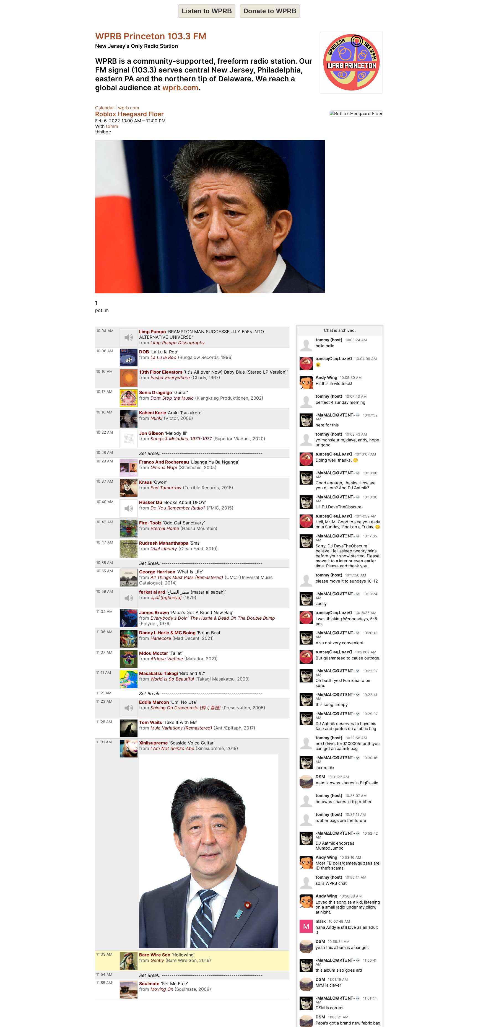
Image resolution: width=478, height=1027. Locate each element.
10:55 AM (104, 571)
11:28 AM (104, 722)
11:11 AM (103, 672)
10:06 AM (104, 351)
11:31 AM (104, 742)
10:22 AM (104, 432)
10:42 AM (104, 522)
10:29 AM (104, 461)
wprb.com (180, 87)
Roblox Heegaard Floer (129, 114)
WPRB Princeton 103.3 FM (150, 36)
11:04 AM (104, 611)
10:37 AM (104, 481)
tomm (112, 126)
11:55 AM (104, 983)
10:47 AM (104, 542)
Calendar (104, 107)
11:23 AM (104, 701)
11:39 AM (104, 954)
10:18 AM (104, 412)
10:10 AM (104, 371)
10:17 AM (104, 391)
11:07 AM (104, 652)
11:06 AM (104, 632)
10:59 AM (104, 591)
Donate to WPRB (269, 11)
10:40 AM (104, 502)
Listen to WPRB (207, 11)
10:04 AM (104, 330)
